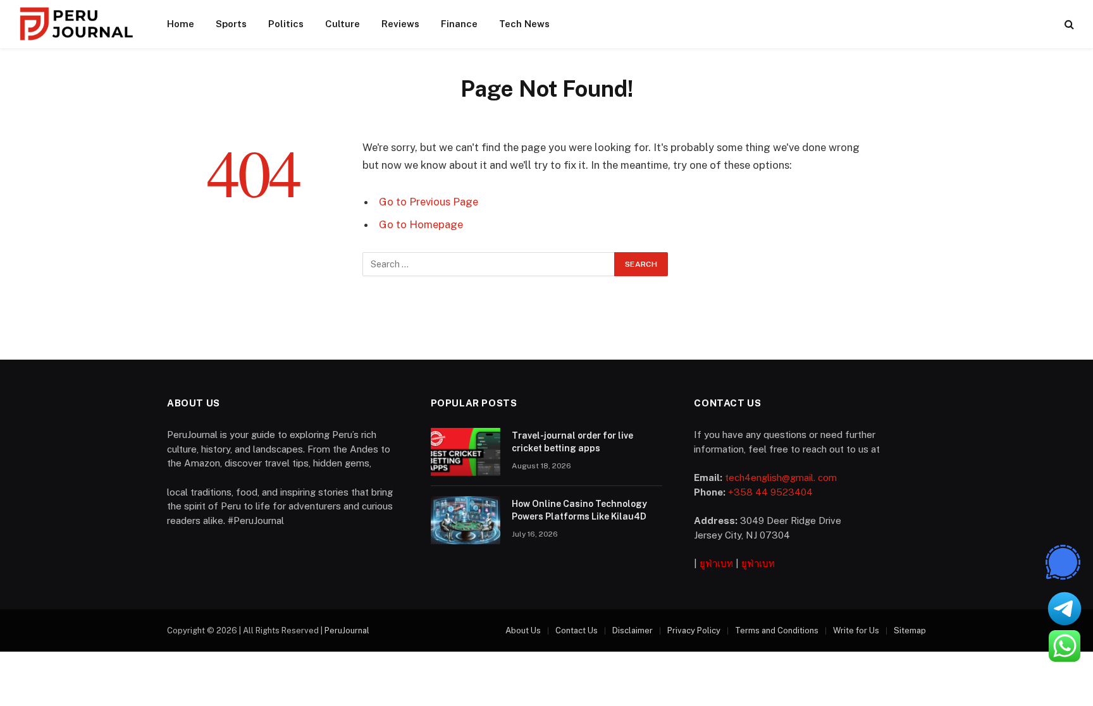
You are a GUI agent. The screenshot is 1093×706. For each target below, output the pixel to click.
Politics (286, 23)
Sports (231, 23)
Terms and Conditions (776, 630)
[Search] (1068, 24)
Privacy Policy (693, 630)
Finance (459, 23)
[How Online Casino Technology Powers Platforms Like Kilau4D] (465, 520)
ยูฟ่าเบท (716, 563)
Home (180, 23)
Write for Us (856, 630)
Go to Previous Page (428, 201)
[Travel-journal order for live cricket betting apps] (465, 452)
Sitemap (910, 630)
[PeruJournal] (76, 24)
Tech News (524, 23)
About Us (523, 630)
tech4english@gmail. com (781, 477)
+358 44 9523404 (770, 492)
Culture (342, 23)
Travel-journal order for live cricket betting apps (572, 441)
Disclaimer (632, 630)
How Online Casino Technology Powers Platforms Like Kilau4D (579, 510)
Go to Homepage (421, 224)
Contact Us (576, 630)
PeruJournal (346, 630)
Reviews (400, 23)
